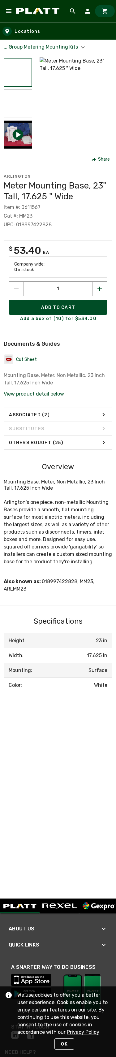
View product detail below (34, 394)
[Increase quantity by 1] (99, 289)
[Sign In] (87, 11)
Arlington (17, 176)
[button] (18, 72)
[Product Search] (72, 11)
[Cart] (105, 11)
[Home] (39, 11)
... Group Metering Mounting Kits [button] (41, 47)
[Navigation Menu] (8, 11)
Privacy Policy (83, 1032)
